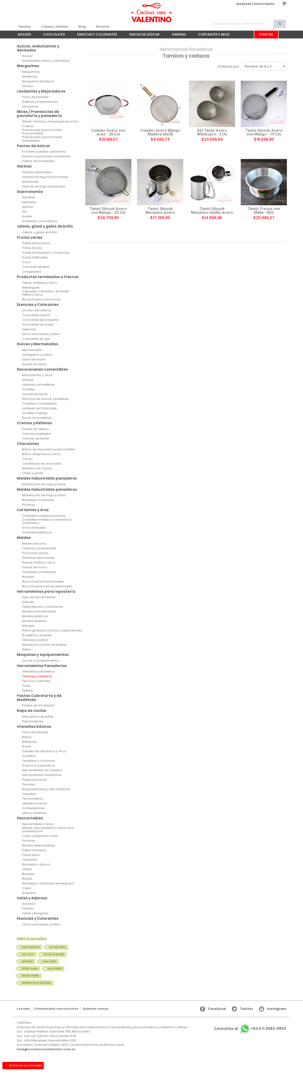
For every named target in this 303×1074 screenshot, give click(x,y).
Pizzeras (28, 504)
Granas (27, 380)
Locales (23, 1008)
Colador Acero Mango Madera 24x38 (160, 132)
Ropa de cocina (31, 710)
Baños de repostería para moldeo (48, 449)
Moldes (22, 35)
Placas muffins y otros (38, 562)
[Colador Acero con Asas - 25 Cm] (108, 104)
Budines (28, 577)
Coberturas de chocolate (41, 463)
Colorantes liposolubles (40, 320)
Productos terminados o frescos (48, 276)
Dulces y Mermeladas (37, 343)
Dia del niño (57, 947)
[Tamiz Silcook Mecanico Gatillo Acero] (212, 182)
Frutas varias (29, 237)
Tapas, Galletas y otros (39, 283)
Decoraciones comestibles (42, 369)
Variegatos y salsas (37, 354)
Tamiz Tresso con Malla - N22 (264, 211)
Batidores (29, 741)
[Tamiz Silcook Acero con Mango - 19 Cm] (264, 104)
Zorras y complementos (40, 660)
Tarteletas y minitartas (39, 572)
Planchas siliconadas (38, 558)
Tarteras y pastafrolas (39, 548)
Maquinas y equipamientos (43, 654)
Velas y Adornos (32, 898)
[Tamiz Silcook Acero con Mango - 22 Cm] (108, 182)
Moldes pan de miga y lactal (44, 484)
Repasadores (32, 721)
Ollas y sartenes (34, 813)
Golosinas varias (35, 394)
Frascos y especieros (38, 765)
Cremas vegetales (36, 433)
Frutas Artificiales (35, 257)
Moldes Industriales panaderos (47, 478)
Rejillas (27, 690)
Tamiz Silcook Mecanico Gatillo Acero (212, 211)
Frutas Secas (32, 248)
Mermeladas (32, 350)
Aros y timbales (34, 527)
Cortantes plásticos (37, 532)
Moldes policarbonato (39, 611)
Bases (26, 737)
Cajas (26, 888)
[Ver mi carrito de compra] (282, 3)
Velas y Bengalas (35, 913)
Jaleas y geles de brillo (40, 232)
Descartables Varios (37, 824)
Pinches (28, 908)
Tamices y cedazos (37, 676)
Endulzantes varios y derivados (46, 60)
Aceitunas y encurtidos (39, 221)
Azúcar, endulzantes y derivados (38, 48)
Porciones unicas (35, 553)
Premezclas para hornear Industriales (42, 138)
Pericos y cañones (36, 681)
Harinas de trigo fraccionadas (45, 177)
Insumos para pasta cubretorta (46, 156)
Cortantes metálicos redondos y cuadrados (47, 521)
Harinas (176, 35)
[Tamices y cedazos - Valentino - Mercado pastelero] (151, 12)
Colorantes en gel (36, 339)
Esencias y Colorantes (94, 35)
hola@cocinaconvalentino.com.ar (46, 1049)
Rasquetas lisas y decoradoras (46, 789)
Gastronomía (30, 191)
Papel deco (31, 855)
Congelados (31, 271)
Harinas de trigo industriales (43, 186)
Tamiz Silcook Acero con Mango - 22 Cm (108, 211)
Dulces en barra (34, 364)
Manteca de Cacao (37, 468)
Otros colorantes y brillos (41, 334)
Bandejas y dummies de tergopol (48, 883)
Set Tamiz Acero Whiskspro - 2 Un (212, 132)
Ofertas (266, 34)
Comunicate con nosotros (56, 1008)
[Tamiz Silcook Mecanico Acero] (160, 182)
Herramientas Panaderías (42, 665)
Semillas (28, 197)
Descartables (30, 818)
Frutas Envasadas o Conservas (45, 252)
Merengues (31, 287)
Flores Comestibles (37, 418)
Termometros (32, 798)
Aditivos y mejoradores (40, 101)
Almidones (30, 181)
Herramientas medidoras (41, 775)
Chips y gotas (32, 473)
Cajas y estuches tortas (40, 836)
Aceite (27, 216)
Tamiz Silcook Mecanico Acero (160, 211)
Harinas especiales (37, 172)
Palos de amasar (35, 732)
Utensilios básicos (34, 726)
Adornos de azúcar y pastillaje (45, 399)
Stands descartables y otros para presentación (48, 829)
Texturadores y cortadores (42, 606)
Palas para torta (34, 779)
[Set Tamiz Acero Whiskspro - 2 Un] (212, 104)
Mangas (28, 625)
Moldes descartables (38, 845)
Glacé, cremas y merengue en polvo (50, 121)
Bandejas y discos (36, 864)
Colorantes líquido (36, 315)
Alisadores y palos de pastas (44, 644)
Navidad (27, 961)
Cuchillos (29, 756)
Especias (29, 202)
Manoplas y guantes (37, 716)
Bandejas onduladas (38, 500)
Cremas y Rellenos (34, 422)
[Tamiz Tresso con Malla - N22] (264, 182)
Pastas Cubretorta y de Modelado (39, 697)
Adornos (28, 904)
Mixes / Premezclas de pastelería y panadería (39, 113)
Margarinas (28, 65)
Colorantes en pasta (38, 324)
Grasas (27, 86)
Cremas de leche (35, 438)
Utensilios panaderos (38, 671)
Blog (82, 26)
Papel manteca (34, 850)
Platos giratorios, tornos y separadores (52, 630)
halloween (55, 968)
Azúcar (27, 56)
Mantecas (29, 76)
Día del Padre (30, 975)
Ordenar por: (229, 66)
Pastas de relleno (35, 429)
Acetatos (29, 893)
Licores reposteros (36, 310)
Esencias (29, 329)
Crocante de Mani (36, 267)
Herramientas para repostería (46, 591)
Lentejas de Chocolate (39, 408)
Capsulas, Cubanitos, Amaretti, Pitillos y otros (45, 293)
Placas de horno (34, 567)
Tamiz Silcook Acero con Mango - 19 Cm (263, 132)
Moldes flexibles (34, 621)
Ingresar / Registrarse (255, 4)
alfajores (49, 961)
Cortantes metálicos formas (43, 516)
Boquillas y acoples (37, 635)
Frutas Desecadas (36, 243)
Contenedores (33, 808)
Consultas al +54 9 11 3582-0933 (250, 1028)
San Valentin (31, 947)
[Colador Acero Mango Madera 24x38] (160, 104)
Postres (28, 126)
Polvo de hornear (35, 97)
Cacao (27, 459)
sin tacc (28, 954)
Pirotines (28, 840)
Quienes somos (96, 1008)
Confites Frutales (35, 413)
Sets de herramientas (38, 597)
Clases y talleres (54, 26)
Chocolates (51, 35)
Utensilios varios (34, 803)
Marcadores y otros (37, 375)
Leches (27, 207)
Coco (26, 262)
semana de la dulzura (36, 983)
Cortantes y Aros (211, 35)
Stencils (28, 602)
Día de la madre (54, 954)
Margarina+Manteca (38, 81)
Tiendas (24, 26)
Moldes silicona (34, 543)
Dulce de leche (33, 359)
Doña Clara (30, 968)
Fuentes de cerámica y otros (44, 751)
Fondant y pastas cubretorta (44, 151)
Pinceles (28, 784)
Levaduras (30, 106)
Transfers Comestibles (39, 403)
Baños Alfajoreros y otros (41, 454)
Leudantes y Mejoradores (41, 91)
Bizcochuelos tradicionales (43, 581)
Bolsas (27, 878)
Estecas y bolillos (35, 640)
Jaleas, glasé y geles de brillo (45, 226)
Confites (28, 389)
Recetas (102, 26)
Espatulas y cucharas (38, 760)
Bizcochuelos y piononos (41, 299)
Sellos (26, 649)
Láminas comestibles (38, 384)
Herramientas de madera (42, 770)
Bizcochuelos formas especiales (47, 586)
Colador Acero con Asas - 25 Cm (108, 132)
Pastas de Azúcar (142, 35)
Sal (24, 211)
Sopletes (29, 794)
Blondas (28, 874)
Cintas (27, 869)
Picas (26, 685)
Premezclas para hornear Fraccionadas (42, 131)
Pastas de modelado (38, 161)
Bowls (26, 746)
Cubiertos (29, 859)
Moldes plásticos (35, 616)
